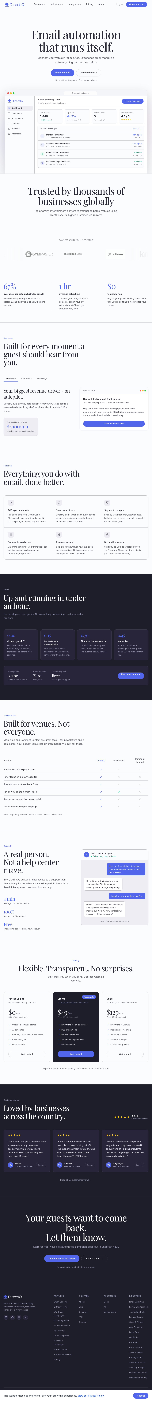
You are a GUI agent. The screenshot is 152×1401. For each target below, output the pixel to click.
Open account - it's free (62, 1258)
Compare (83, 1312)
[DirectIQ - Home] (14, 4)
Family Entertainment (138, 1307)
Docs (106, 1302)
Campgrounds (135, 1357)
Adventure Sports (137, 1362)
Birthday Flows (60, 1307)
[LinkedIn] (6, 1317)
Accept (141, 1395)
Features (38, 4)
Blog (81, 1307)
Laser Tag (134, 1332)
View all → (137, 129)
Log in (119, 4)
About (101, 4)
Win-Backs (26, 378)
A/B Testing (59, 1330)
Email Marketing (136, 1302)
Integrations (75, 4)
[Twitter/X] (25, 1317)
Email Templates (61, 1335)
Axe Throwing (135, 1327)
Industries (56, 4)
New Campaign (134, 101)
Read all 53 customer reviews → (76, 1180)
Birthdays (11, 378)
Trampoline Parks (137, 1312)
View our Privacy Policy (90, 1395)
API (105, 1307)
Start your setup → (131, 674)
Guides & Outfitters (138, 1372)
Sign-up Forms (60, 1349)
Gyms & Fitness (136, 1322)
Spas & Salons (136, 1352)
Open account (136, 4)
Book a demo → (94, 1258)
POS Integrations (61, 1320)
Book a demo (110, 1312)
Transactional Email (63, 1354)
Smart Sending (60, 1302)
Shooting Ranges (137, 1367)
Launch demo (87, 72)
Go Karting (134, 1337)
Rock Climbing (135, 1347)
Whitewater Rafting (138, 1377)
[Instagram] (19, 1317)
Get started (27, 1054)
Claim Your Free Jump (114, 423)
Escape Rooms (136, 1317)
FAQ (81, 1317)
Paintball (133, 1342)
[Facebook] (12, 1317)
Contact (82, 1322)
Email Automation (62, 1325)
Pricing (89, 4)
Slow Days (42, 378)
